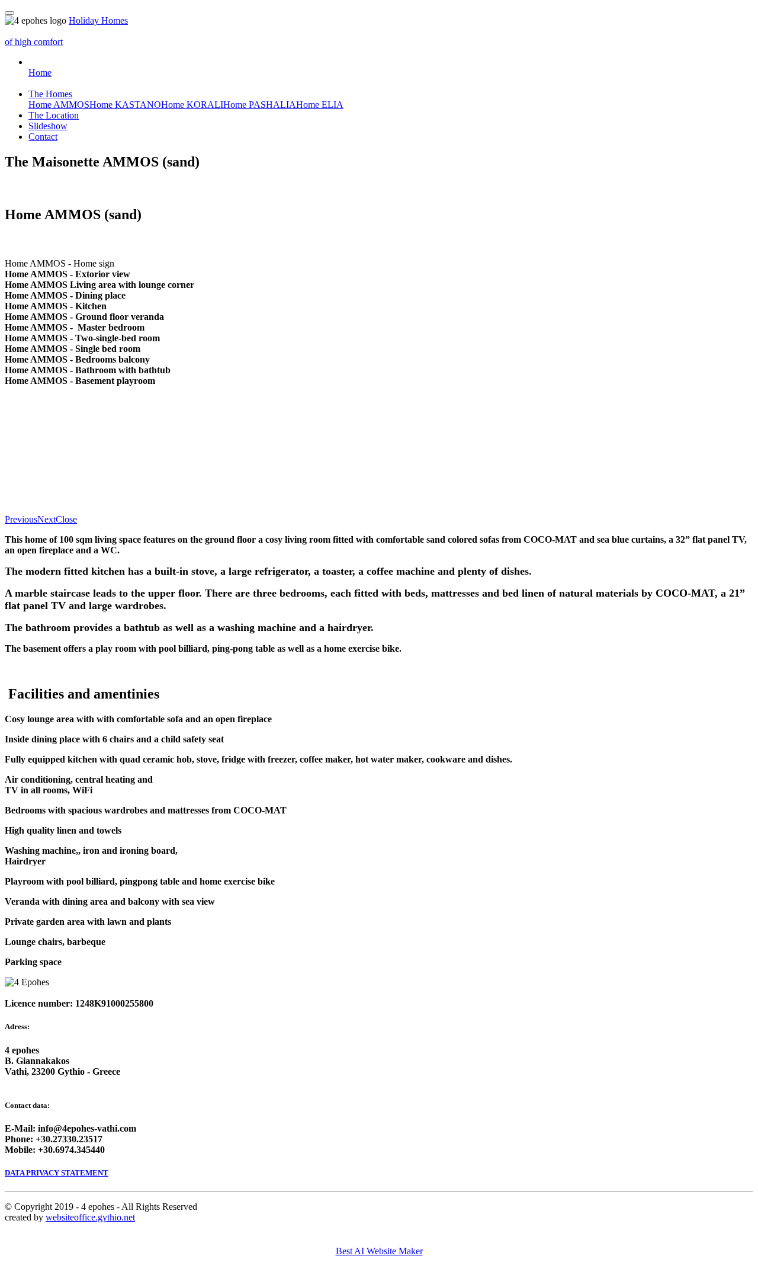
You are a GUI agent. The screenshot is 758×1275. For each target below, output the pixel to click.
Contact (42, 137)
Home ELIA (319, 105)
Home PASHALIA (259, 105)
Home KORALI (192, 105)
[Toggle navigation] (9, 13)
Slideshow (48, 126)
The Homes (50, 94)
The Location (53, 115)
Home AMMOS (58, 105)
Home (40, 73)
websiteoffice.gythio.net (90, 1217)
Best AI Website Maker (379, 1251)
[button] (21, 519)
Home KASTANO (125, 105)
